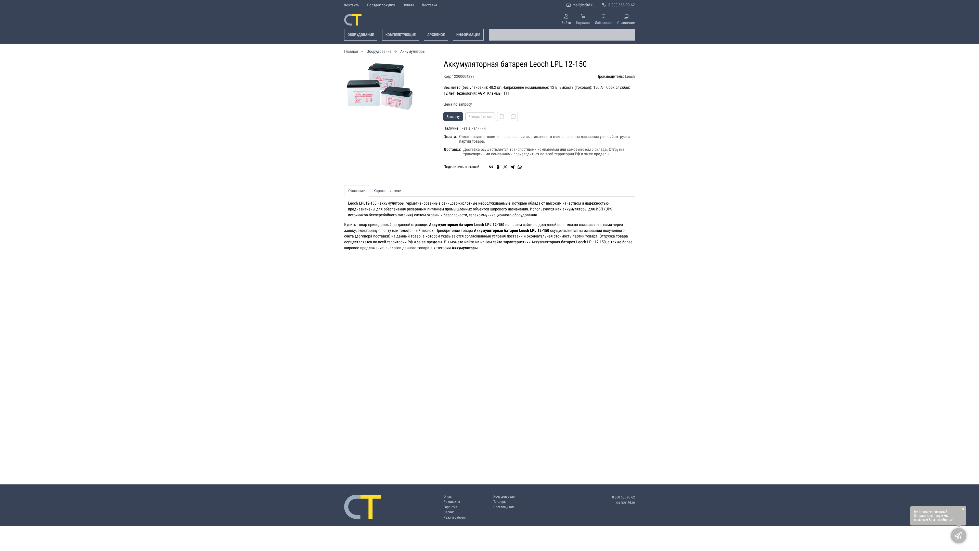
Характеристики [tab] (387, 190)
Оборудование (360, 34)
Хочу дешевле (504, 496)
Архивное (436, 34)
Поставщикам (503, 507)
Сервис (449, 512)
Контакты (351, 5)
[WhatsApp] (520, 167)
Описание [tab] (356, 190)
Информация (468, 34)
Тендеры (500, 502)
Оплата (408, 5)
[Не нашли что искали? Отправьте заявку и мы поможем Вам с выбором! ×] (958, 535)
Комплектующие (400, 34)
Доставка (429, 5)
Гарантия (450, 507)
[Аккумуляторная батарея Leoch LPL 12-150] (390, 85)
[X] (505, 167)
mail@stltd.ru (584, 5)
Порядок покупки (381, 5)
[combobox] (562, 35)
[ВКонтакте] (491, 167)
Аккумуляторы (413, 51)
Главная (351, 51)
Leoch (630, 76)
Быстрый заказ (480, 117)
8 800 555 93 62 (621, 5)
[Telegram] (512, 167)
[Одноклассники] (498, 167)
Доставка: (452, 149)
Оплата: (450, 136)
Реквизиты (452, 502)
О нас (448, 496)
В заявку (453, 117)
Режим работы (455, 517)
